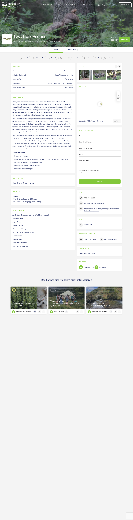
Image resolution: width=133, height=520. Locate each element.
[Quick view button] (39, 311)
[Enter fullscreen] (118, 99)
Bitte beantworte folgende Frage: (89, 171)
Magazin (92, 4)
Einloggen (103, 5)
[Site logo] (11, 4)
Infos (58, 4)
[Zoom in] (118, 92)
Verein (82, 4)
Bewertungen (73, 49)
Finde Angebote (46, 4)
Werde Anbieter (70, 4)
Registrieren (113, 5)
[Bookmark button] (43, 311)
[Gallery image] (85, 75)
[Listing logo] (7, 39)
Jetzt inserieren (125, 4)
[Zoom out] (118, 95)
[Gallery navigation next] (119, 66)
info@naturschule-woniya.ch (94, 203)
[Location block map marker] (100, 104)
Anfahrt (116, 121)
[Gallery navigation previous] (116, 66)
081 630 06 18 (89, 198)
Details (56, 49)
